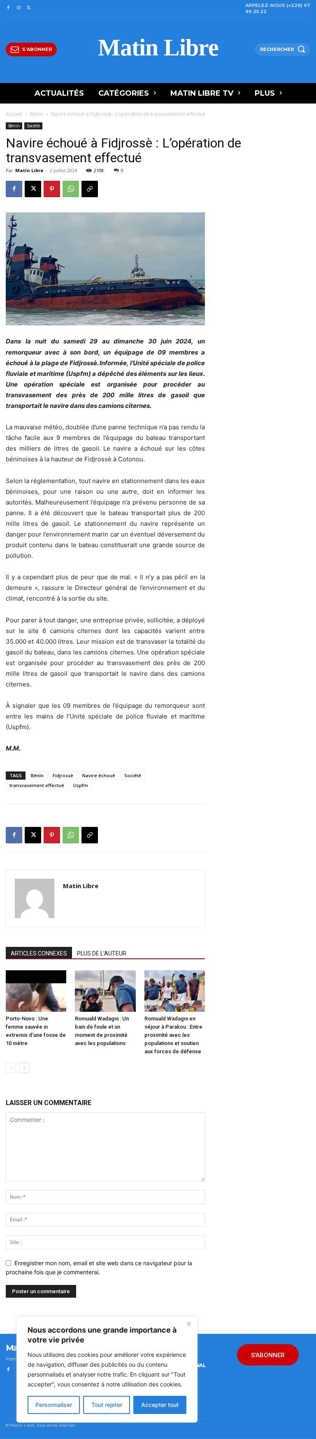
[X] (29, 8)
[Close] (189, 1323)
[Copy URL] (89, 189)
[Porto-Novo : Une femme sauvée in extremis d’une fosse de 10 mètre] (36, 991)
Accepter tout (160, 1404)
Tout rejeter (106, 1404)
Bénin (36, 114)
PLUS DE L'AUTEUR (101, 953)
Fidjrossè (63, 775)
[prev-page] (11, 1068)
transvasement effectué (36, 785)
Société (33, 126)
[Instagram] (18, 8)
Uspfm (80, 785)
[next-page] (24, 1068)
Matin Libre (29, 170)
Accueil (14, 114)
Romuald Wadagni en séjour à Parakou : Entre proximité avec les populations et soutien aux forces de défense (173, 1034)
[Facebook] (8, 8)
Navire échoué (98, 775)
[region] (107, 1370)
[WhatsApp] (71, 189)
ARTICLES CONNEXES (39, 953)
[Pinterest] (52, 189)
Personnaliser (53, 1404)
